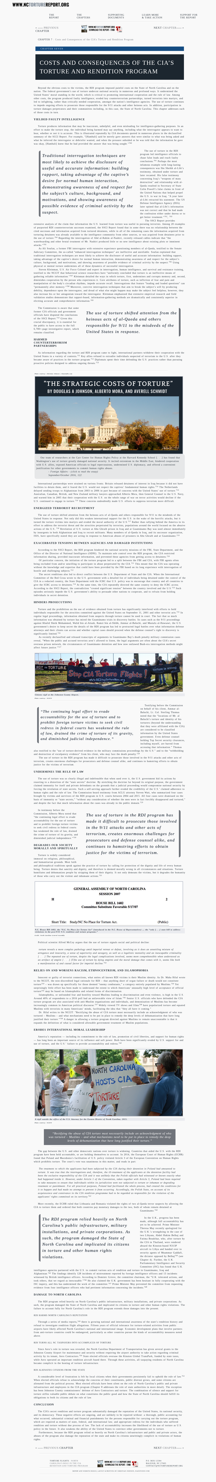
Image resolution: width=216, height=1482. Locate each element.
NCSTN (49, 698)
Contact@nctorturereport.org (164, 1466)
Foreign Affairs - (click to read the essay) (74, 471)
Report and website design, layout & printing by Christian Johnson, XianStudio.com (110, 1471)
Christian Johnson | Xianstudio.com (59, 374)
